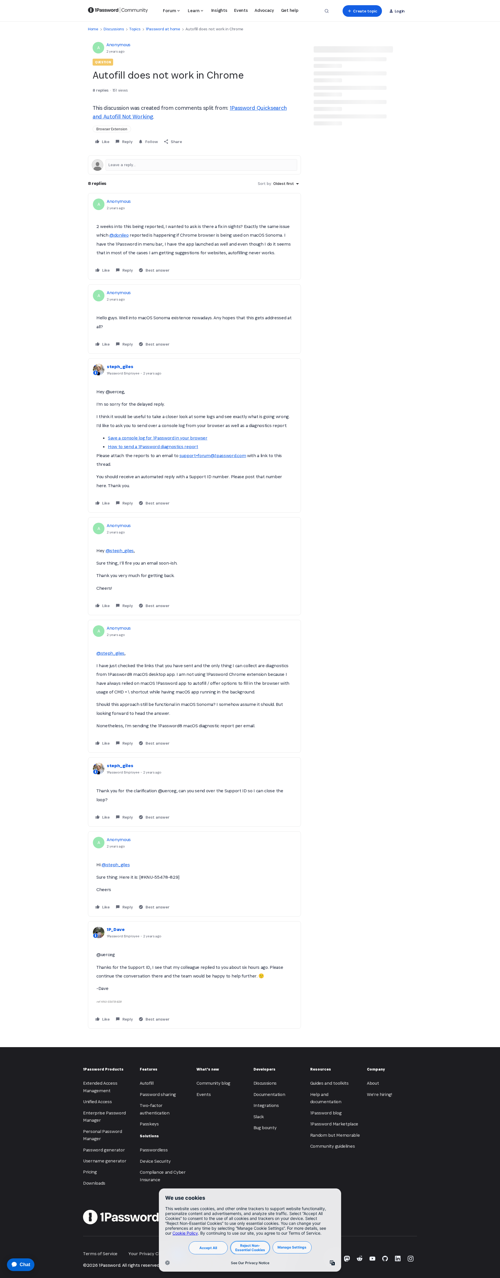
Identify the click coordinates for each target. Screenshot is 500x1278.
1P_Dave (116, 929)
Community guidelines (332, 1146)
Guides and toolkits (329, 1083)
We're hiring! (379, 1094)
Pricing (90, 1172)
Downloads (94, 1183)
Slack (258, 1117)
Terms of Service (100, 1254)
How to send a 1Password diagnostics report (153, 447)
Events (241, 10)
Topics (134, 29)
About (373, 1083)
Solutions (149, 1136)
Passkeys (149, 1124)
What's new (207, 1069)
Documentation (269, 1094)
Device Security (155, 1161)
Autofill (146, 1083)
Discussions (114, 29)
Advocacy (264, 10)
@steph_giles (120, 551)
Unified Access (97, 1102)
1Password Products (103, 1069)
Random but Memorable (335, 1135)
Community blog (213, 1083)
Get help (289, 10)
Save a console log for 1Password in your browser (157, 438)
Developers (264, 1069)
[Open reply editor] (194, 165)
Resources (320, 1069)
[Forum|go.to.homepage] (118, 11)
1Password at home (163, 29)
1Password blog (326, 1113)
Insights (219, 10)
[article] (194, 236)
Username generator (104, 1161)
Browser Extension (111, 129)
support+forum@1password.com (212, 455)
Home (93, 29)
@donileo (118, 235)
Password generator (104, 1150)
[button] (362, 11)
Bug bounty (265, 1128)
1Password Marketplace (334, 1124)
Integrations (266, 1105)
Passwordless (154, 1150)
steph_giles (120, 366)
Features (148, 1069)
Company (376, 1069)
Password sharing (158, 1094)
